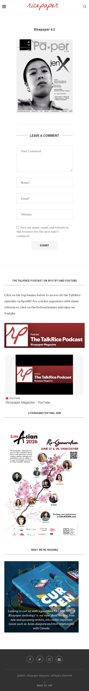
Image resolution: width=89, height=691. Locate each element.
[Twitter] (39, 659)
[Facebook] (30, 659)
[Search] (85, 6)
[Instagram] (49, 659)
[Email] (59, 659)
